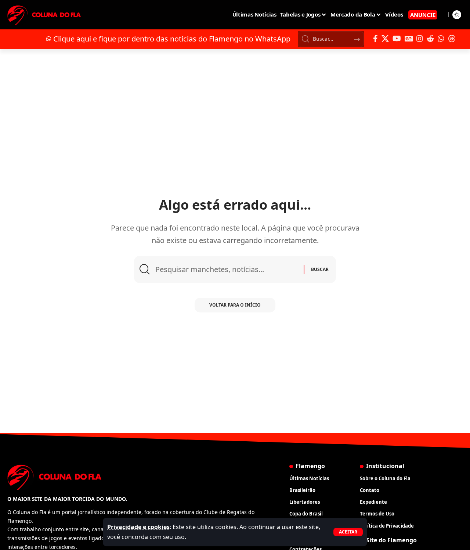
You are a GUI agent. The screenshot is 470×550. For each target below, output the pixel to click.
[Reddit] (430, 38)
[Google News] (409, 38)
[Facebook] (375, 38)
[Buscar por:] (227, 269)
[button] (348, 532)
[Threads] (451, 38)
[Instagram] (420, 38)
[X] (385, 38)
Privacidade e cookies (138, 527)
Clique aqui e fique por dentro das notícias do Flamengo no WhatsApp (171, 39)
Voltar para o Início (235, 305)
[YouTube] (397, 38)
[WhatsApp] (441, 38)
